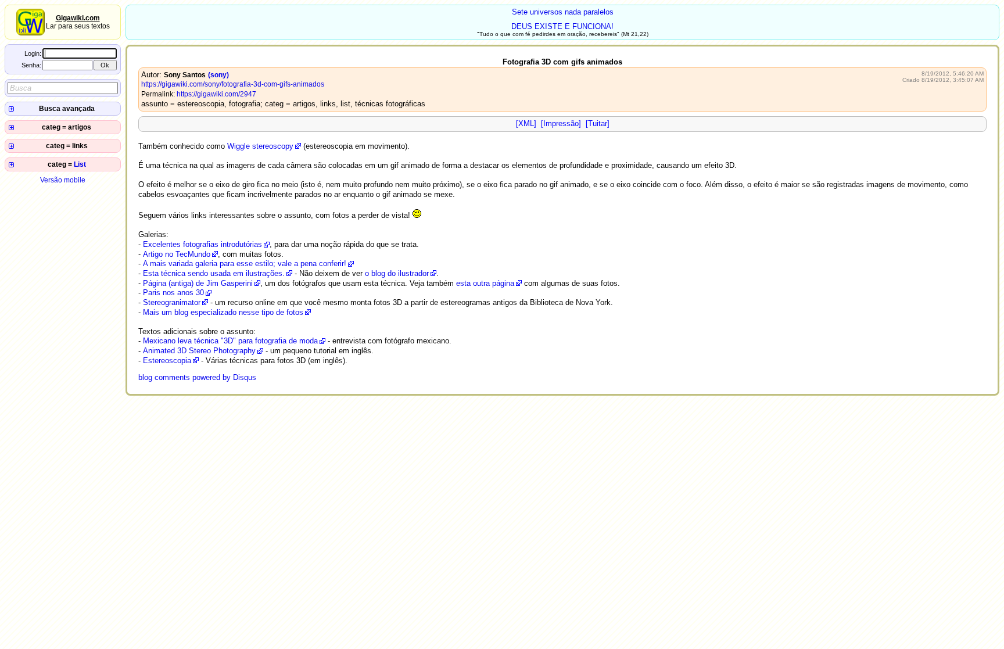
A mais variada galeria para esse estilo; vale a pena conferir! (244, 263)
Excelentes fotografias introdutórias (202, 244)
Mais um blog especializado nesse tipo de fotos (223, 312)
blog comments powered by (197, 377)
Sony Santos (185, 75)
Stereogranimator (171, 302)
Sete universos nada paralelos (563, 12)
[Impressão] (561, 123)
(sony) (218, 74)
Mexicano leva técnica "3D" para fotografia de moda (230, 340)
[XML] (526, 123)
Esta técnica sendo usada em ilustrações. (214, 273)
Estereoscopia (167, 360)
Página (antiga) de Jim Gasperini (198, 283)
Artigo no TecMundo (176, 254)
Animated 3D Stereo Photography (199, 350)
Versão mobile (62, 180)
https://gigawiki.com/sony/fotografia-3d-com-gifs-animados (232, 84)
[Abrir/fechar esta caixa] (11, 109)
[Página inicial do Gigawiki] (30, 33)
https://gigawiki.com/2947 (216, 94)
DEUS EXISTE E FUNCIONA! (562, 26)
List (80, 164)
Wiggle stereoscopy (260, 146)
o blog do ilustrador (397, 273)
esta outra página (485, 283)
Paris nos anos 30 (173, 292)
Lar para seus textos (78, 22)
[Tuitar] (597, 123)
